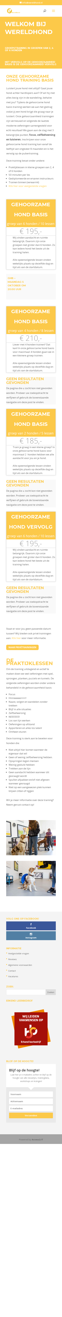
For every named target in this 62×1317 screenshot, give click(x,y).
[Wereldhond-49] (31, 854)
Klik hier (16, 638)
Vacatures (13, 976)
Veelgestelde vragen (18, 953)
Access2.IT (37, 1139)
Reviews (12, 959)
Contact (12, 970)
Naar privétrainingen (22, 647)
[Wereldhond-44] (31, 895)
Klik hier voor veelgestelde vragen (28, 186)
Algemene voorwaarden (20, 965)
